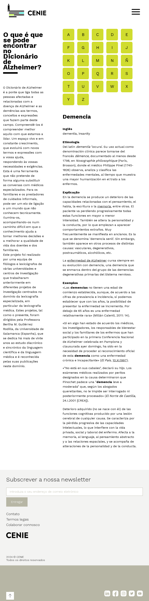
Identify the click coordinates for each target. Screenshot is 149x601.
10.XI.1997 (120, 360)
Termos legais (17, 519)
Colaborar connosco (23, 525)
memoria (104, 206)
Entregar (17, 502)
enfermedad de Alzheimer (87, 260)
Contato (13, 514)
